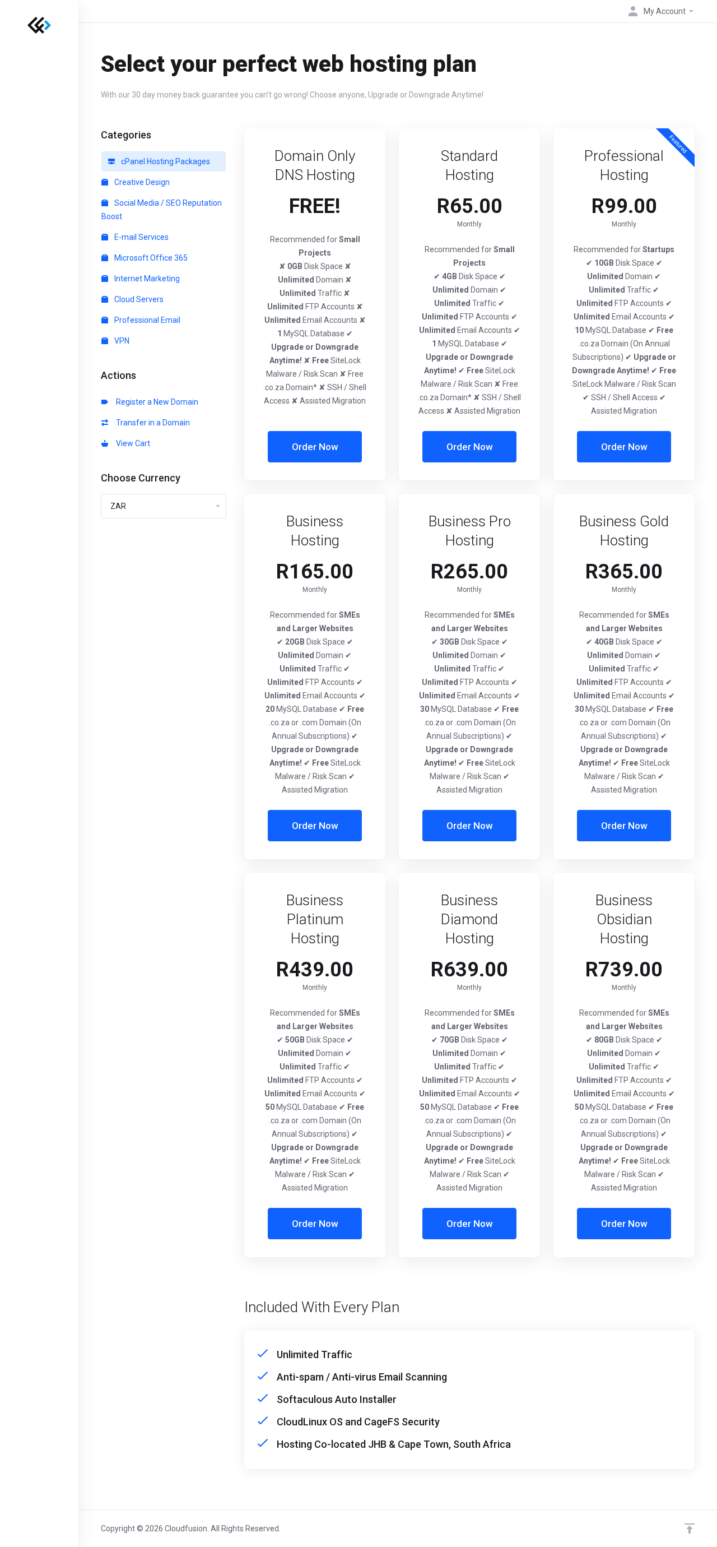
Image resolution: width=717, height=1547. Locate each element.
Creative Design (141, 182)
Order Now (315, 446)
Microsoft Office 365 (150, 257)
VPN (121, 340)
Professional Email (146, 320)
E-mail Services (141, 237)
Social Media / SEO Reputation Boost (161, 209)
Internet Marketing (146, 278)
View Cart (131, 443)
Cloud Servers (138, 299)
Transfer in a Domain (151, 422)
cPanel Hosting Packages (164, 161)
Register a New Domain (155, 401)
